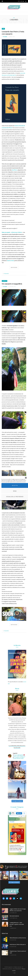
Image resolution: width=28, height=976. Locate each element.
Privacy (23, 968)
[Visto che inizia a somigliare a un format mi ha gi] (23, 875)
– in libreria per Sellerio (12, 232)
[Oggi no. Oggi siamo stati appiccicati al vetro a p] (17, 789)
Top (14, 972)
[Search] (25, 1)
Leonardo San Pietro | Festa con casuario (13, 33)
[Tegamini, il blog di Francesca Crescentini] (14, 7)
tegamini (5, 36)
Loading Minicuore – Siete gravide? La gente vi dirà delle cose (17, 924)
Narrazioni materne (14, 916)
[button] (26, 477)
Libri (3, 28)
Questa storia (10, 260)
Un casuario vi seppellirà (12, 283)
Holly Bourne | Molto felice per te (18, 944)
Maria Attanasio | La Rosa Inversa (18, 937)
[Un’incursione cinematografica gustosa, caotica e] (17, 770)
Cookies (14, 970)
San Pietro (14, 170)
